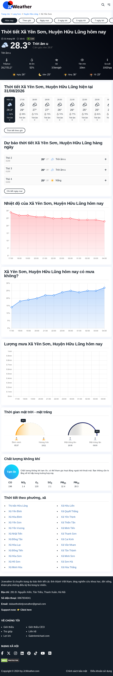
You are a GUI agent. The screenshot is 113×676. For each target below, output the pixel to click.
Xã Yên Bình (15, 511)
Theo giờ (27, 20)
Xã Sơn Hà (67, 561)
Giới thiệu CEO (37, 627)
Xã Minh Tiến (68, 528)
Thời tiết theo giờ (15, 130)
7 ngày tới (99, 20)
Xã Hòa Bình (15, 517)
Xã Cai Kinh (67, 539)
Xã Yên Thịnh (68, 517)
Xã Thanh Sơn (69, 533)
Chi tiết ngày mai (14, 191)
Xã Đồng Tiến (16, 550)
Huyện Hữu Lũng (31, 14)
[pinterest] (29, 653)
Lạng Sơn (17, 14)
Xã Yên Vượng (16, 528)
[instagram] (15, 653)
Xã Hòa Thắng (68, 567)
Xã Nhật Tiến (15, 533)
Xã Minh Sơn (68, 556)
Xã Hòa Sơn (15, 556)
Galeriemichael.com (39, 636)
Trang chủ (5, 14)
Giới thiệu (9, 627)
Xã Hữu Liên (67, 505)
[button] (109, 5)
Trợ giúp (8, 631)
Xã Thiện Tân (68, 522)
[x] (8, 653)
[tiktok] (35, 653)
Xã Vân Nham (68, 545)
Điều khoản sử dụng (101, 671)
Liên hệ (32, 631)
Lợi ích (7, 636)
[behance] (49, 653)
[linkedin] (22, 653)
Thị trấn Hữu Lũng (18, 505)
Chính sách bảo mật (76, 671)
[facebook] (2, 653)
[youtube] (43, 653)
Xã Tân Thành (68, 550)
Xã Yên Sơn (15, 522)
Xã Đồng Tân (16, 539)
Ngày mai (44, 20)
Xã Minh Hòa (15, 567)
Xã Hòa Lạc (15, 545)
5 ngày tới (81, 20)
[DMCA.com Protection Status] (10, 661)
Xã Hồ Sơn (14, 561)
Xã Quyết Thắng (69, 511)
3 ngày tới (62, 20)
